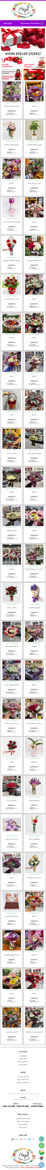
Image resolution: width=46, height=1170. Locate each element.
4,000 (34, 460)
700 (34, 498)
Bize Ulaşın (23, 1064)
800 (34, 653)
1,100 (12, 305)
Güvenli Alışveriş (23, 1076)
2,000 (11, 113)
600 (11, 151)
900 (11, 730)
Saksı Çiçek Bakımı (23, 1121)
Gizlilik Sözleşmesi (23, 1082)
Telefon (16, 1103)
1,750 (34, 267)
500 (34, 614)
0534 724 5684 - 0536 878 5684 (29, 23)
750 (11, 267)
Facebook (16, 1139)
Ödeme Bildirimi (23, 1062)
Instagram (24, 1139)
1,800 (34, 190)
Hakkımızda (23, 1059)
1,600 (11, 421)
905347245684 (37, 1105)
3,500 (11, 498)
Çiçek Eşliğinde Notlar (23, 1118)
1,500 (11, 228)
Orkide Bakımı (23, 1124)
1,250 (11, 884)
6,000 (11, 807)
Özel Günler (23, 1127)
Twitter (32, 1139)
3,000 (34, 730)
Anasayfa (23, 1056)
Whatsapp (37, 1103)
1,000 (11, 383)
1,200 (34, 228)
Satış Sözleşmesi (23, 1079)
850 (34, 113)
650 (11, 961)
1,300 (11, 344)
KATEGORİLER (7, 23)
